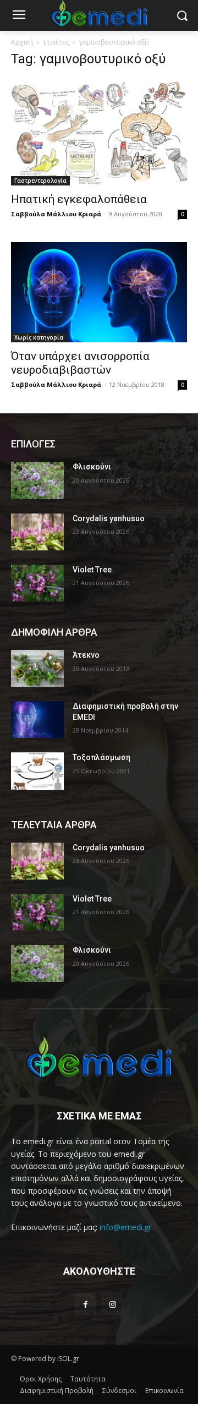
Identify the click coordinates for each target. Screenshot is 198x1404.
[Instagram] (112, 1304)
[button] (182, 16)
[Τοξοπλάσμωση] (37, 770)
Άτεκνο (86, 655)
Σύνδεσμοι (119, 1390)
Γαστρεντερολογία (40, 180)
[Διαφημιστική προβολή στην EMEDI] (37, 719)
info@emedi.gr (125, 1227)
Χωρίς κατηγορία (38, 337)
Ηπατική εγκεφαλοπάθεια (79, 199)
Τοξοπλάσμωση (101, 757)
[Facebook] (85, 1304)
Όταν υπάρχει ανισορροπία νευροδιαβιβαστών (80, 362)
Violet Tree (92, 569)
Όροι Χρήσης (41, 1379)
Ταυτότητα (88, 1379)
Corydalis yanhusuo (109, 518)
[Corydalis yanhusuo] (37, 531)
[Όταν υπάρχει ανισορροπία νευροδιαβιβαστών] (99, 292)
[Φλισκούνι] (37, 480)
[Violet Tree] (37, 583)
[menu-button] (19, 16)
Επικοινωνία (164, 1390)
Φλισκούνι (92, 466)
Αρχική (22, 42)
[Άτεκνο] (37, 668)
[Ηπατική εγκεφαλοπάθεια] (99, 131)
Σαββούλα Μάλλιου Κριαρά (56, 214)
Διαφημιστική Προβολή (57, 1390)
